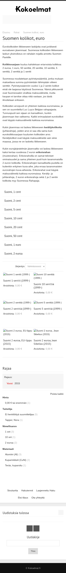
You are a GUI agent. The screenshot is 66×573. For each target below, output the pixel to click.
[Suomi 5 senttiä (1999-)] (48, 302)
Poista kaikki (56, 394)
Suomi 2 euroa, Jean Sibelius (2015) (45, 342)
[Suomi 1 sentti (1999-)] (17, 274)
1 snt (7, 431)
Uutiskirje (33, 537)
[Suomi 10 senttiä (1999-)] (48, 276)
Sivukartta (12, 490)
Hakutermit (27, 490)
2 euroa (9, 442)
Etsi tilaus (23, 497)
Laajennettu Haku (45, 490)
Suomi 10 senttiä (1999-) (44, 285)
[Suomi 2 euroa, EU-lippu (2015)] (17, 332)
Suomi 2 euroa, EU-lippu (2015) (17, 342)
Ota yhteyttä (38, 497)
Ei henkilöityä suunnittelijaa (19, 414)
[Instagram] (36, 528)
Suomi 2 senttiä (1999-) (17, 308)
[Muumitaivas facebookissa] (30, 528)
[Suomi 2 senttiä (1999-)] (17, 302)
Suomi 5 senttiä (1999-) (48, 308)
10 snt (8, 437)
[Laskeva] (48, 266)
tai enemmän (16, 402)
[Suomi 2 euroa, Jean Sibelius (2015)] (48, 332)
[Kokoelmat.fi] (33, 8)
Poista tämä (60, 382)
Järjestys (20, 266)
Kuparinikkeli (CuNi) (15, 460)
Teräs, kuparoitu (13, 465)
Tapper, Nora (12, 420)
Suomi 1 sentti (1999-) (16, 280)
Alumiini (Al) (11, 454)
